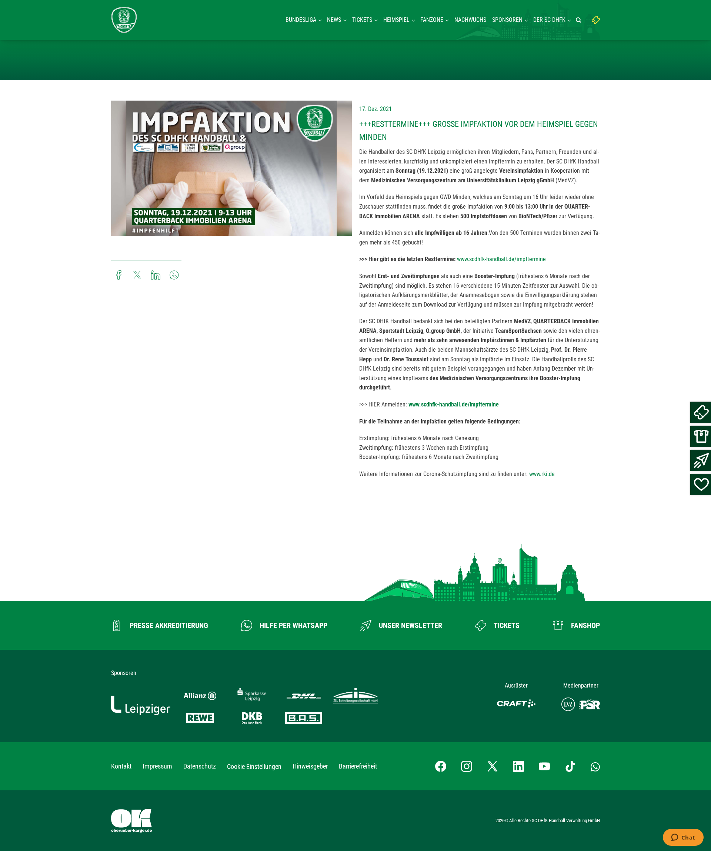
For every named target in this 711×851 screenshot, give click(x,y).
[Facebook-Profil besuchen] (440, 766)
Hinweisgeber (310, 766)
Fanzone (431, 19)
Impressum (157, 766)
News (334, 19)
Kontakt (121, 766)
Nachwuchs (470, 19)
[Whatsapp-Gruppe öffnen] (595, 766)
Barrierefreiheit (358, 766)
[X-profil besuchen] (492, 766)
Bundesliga (301, 19)
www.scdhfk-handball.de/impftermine (501, 259)
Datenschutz (199, 766)
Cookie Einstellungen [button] (254, 766)
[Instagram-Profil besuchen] (466, 766)
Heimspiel (396, 19)
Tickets (362, 19)
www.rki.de (542, 473)
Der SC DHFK (549, 19)
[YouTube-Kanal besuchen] (544, 766)
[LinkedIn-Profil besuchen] (518, 766)
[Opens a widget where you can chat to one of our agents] (683, 838)
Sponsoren (507, 19)
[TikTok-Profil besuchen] (570, 766)
